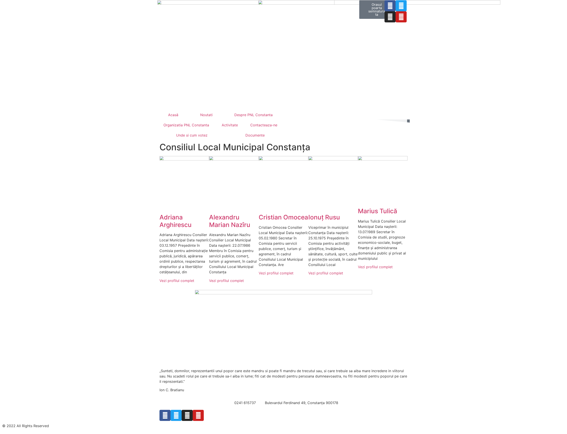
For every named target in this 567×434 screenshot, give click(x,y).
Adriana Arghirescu (175, 221)
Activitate (230, 125)
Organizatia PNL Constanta (186, 125)
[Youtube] (401, 16)
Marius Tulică (377, 211)
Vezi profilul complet (176, 280)
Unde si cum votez (192, 135)
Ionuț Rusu (324, 217)
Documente (255, 135)
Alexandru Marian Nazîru (229, 221)
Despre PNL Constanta (253, 115)
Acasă (173, 115)
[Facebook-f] (390, 5)
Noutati (206, 115)
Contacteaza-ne (263, 125)
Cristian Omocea (283, 217)
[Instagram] (390, 16)
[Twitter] (401, 5)
